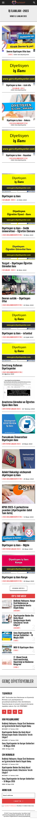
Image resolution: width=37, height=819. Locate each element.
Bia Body (16, 611)
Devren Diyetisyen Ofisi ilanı (18, 51)
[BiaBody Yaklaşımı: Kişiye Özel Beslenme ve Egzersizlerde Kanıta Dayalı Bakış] (7, 604)
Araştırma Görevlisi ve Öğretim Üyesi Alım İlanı (18, 403)
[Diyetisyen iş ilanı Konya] (18, 564)
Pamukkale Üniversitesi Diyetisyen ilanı (14, 438)
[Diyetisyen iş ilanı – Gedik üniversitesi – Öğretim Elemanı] (18, 215)
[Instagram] (9, 712)
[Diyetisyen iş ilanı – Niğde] (18, 532)
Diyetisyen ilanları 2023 (11, 409)
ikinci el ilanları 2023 (18, 16)
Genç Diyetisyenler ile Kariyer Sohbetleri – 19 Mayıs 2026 (23, 635)
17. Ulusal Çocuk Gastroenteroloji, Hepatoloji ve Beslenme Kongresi (23, 661)
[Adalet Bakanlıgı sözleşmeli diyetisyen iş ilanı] (18, 459)
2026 (15, 640)
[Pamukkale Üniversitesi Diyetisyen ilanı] (18, 424)
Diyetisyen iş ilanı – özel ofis (18, 85)
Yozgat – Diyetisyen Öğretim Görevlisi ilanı (17, 265)
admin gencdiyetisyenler (21, 54)
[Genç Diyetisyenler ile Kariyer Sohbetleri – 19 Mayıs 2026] (7, 636)
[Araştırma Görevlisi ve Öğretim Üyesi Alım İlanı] (18, 389)
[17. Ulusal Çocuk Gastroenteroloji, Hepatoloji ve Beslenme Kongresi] (7, 660)
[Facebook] (4, 712)
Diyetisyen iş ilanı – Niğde (15, 545)
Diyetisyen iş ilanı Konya (14, 577)
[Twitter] (15, 712)
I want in (17, 801)
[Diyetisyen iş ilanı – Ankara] (18, 107)
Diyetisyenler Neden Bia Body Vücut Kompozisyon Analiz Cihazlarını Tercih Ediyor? (24, 620)
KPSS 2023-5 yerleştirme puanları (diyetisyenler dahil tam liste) (17, 510)
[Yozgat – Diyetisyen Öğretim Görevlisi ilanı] (18, 250)
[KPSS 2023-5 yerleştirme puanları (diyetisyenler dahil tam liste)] (18, 494)
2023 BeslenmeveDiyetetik (18, 123)
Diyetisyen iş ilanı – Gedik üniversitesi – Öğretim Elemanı (18, 229)
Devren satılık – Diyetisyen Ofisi (16, 300)
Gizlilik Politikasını (10, 806)
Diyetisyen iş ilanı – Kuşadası (18, 155)
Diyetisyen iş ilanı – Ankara (18, 120)
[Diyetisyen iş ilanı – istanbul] (18, 320)
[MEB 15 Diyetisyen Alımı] (7, 648)
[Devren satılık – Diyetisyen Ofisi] (18, 285)
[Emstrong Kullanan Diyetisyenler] (18, 352)
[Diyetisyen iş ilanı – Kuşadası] (18, 142)
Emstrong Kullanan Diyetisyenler (12, 367)
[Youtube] (20, 712)
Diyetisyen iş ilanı (11, 196)
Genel (16, 667)
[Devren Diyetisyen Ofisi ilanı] (18, 39)
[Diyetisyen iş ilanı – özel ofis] (18, 72)
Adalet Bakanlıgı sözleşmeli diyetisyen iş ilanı (16, 473)
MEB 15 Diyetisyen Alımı (24, 647)
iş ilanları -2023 (18, 88)
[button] (3, 2)
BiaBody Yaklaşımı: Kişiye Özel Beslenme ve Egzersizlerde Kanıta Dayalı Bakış (24, 604)
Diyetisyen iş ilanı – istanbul (17, 333)
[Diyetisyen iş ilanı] (18, 183)
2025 (10, 54)
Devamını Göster (18, 588)
